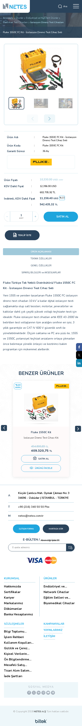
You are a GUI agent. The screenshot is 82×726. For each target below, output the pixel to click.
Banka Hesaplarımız (18, 614)
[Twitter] (34, 693)
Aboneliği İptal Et (50, 540)
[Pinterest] (53, 693)
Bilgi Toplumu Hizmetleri (14, 632)
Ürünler (19, 18)
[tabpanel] (41, 429)
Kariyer (9, 598)
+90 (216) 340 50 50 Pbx (33, 507)
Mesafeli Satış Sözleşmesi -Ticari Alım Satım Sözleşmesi (17, 665)
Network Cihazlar (56, 592)
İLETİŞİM (49, 636)
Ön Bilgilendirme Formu (16, 659)
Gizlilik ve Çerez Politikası (15, 648)
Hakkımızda (12, 586)
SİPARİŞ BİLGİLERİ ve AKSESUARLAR (41, 272)
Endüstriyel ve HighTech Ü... (54, 586)
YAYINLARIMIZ (53, 630)
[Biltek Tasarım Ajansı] (41, 721)
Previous (4, 428)
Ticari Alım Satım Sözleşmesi (16, 671)
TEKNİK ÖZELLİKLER (41, 258)
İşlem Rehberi (14, 637)
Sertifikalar (12, 592)
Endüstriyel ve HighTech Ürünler (42, 18)
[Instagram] (43, 693)
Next (78, 429)
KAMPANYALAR (54, 624)
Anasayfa (8, 18)
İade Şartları (13, 676)
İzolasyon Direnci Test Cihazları (47, 22)
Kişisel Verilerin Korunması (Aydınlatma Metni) (18, 654)
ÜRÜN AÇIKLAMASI (41, 251)
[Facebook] (29, 693)
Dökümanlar (13, 609)
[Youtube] (48, 693)
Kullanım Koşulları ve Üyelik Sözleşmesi (19, 643)
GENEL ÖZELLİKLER (41, 265)
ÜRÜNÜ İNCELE (43, 468)
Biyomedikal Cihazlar (59, 603)
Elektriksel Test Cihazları (15, 22)
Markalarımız (13, 603)
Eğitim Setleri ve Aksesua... (56, 598)
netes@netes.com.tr (30, 516)
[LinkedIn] (39, 693)
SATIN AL (62, 216)
